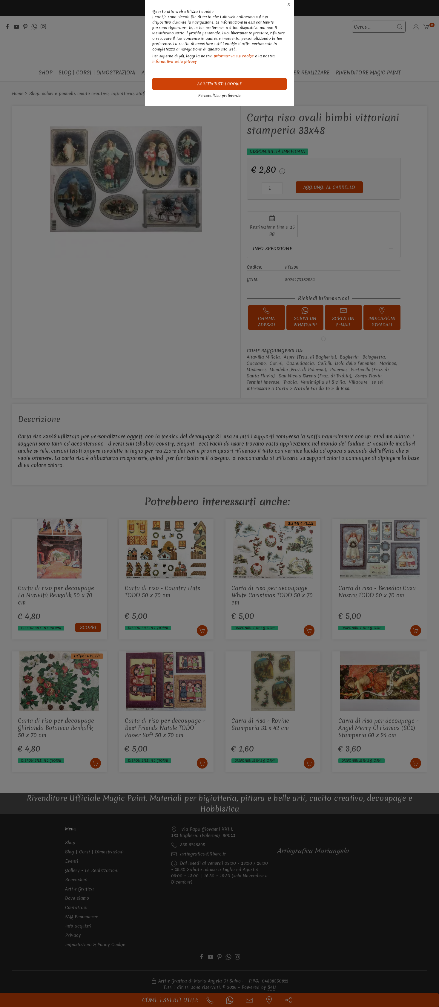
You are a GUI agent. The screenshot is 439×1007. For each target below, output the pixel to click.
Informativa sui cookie (234, 56)
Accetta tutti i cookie (219, 83)
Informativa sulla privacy (174, 61)
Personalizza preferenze (219, 95)
